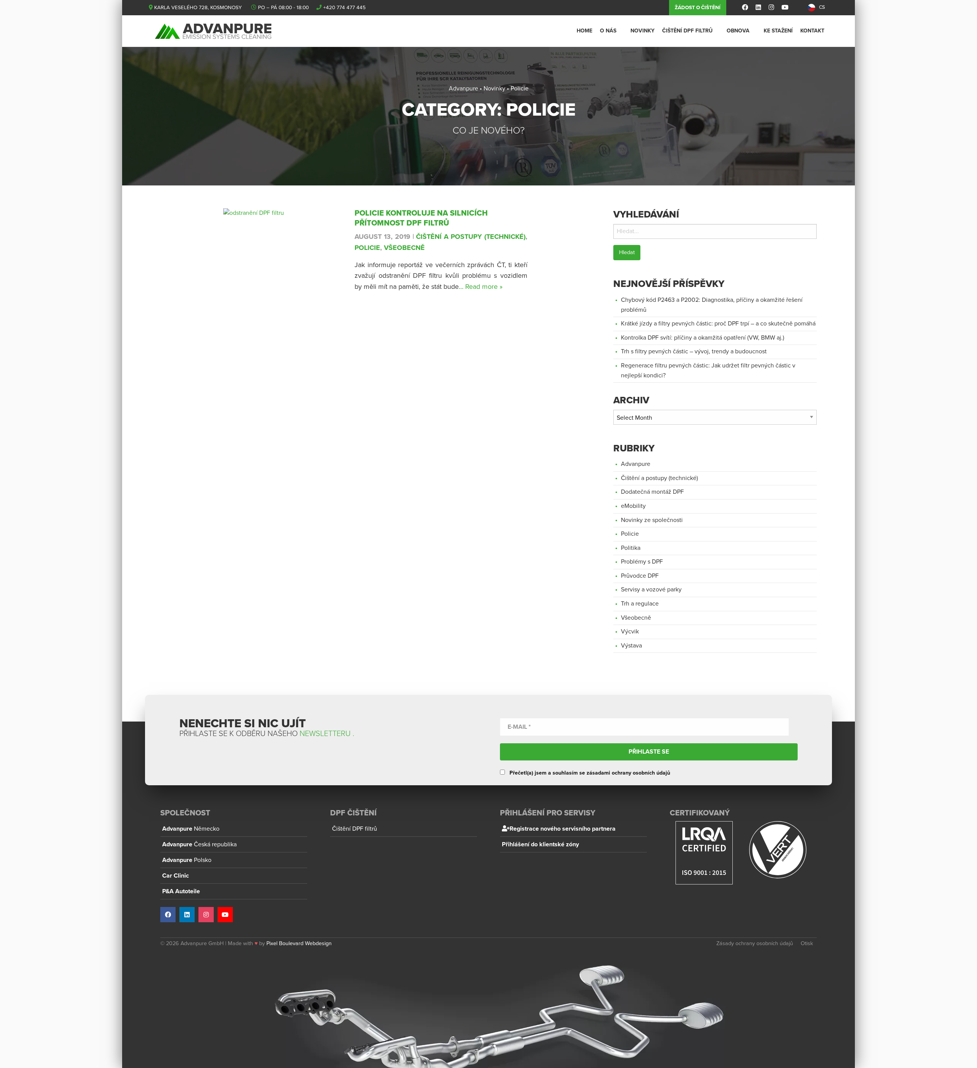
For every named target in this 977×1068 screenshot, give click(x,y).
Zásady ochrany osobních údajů (754, 943)
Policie (367, 247)
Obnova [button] (738, 30)
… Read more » (481, 286)
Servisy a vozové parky (651, 589)
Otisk (807, 943)
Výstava (631, 645)
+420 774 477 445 (344, 8)
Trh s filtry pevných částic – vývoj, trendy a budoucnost (694, 351)
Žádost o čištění (698, 8)
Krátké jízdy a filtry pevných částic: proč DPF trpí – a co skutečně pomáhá (718, 323)
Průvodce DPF (640, 576)
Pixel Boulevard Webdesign (299, 943)
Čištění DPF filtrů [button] (687, 30)
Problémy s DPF (642, 561)
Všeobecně (404, 247)
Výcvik (630, 631)
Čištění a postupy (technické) (470, 236)
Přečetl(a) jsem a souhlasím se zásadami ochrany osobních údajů (589, 773)
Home (584, 30)
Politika (630, 548)
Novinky (642, 30)
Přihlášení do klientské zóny (540, 844)
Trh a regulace (640, 603)
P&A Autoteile (181, 891)
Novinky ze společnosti (652, 520)
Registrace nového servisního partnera (562, 829)
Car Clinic (175, 876)
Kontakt (812, 30)
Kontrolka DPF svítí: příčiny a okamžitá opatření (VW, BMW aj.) (702, 338)
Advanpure (635, 464)
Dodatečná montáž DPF (652, 492)
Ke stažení (778, 30)
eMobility (633, 506)
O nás (608, 30)
